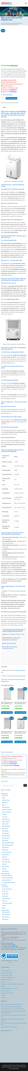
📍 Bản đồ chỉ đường (6, 94)
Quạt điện (4, 857)
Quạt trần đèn (5, 871)
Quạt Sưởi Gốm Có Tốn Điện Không (9, 1027)
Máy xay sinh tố (6, 838)
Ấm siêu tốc (5, 795)
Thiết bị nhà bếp (5, 910)
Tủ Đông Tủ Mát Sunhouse (8, 882)
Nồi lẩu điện (5, 849)
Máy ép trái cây (5, 819)
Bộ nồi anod (5, 886)
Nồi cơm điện (5, 847)
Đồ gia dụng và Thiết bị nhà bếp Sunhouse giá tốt (12, 984)
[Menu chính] (26, 3)
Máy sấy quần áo (6, 826)
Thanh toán (3, 997)
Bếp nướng (4, 802)
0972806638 (13, 91)
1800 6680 (17, 765)
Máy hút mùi (5, 919)
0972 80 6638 (13, 763)
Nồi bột (4, 905)
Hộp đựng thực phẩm (7, 903)
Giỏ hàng (3, 986)
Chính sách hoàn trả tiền (6, 975)
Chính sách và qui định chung (7, 977)
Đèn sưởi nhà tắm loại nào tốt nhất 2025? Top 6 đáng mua (13, 1016)
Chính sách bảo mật (5, 970)
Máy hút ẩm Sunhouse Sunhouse (16, 676)
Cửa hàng (3, 981)
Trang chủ (3, 23)
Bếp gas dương (5, 916)
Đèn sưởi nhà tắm (6, 812)
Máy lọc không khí (6, 880)
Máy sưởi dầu (5, 830)
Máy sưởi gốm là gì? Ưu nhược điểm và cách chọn (12, 1008)
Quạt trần (4, 868)
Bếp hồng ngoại (6, 800)
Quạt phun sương (6, 861)
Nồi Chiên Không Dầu (7, 845)
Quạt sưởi (4, 864)
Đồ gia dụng (4, 884)
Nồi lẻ (3, 908)
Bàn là (3, 797)
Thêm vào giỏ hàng (11, 98)
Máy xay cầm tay (6, 835)
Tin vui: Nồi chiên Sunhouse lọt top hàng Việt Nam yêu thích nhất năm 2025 (13, 1012)
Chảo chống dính (6, 898)
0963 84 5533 (13, 762)
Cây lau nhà (5, 896)
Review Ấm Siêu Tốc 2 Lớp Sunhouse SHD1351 (11, 1004)
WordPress (16, 1068)
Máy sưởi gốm (5, 833)
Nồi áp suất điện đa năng (8, 842)
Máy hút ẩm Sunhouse (17, 23)
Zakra (10, 1068)
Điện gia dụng (4, 793)
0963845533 (13, 90)
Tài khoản (3, 995)
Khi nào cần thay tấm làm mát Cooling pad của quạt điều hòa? (14, 1023)
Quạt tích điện (5, 866)
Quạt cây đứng (5, 854)
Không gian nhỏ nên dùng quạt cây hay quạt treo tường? (12, 1019)
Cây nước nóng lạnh (7, 809)
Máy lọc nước (5, 823)
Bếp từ (3, 804)
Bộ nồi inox (5, 891)
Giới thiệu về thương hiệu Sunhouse (9, 988)
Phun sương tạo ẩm (7, 852)
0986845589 (16, 637)
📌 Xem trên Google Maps (9, 643)
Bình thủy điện (5, 807)
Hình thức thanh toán (6, 990)
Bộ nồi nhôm (5, 893)
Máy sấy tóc (5, 828)
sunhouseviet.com (14, 937)
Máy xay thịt (5, 840)
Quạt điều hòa (5, 859)
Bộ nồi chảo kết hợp (7, 889)
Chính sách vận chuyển (6, 979)
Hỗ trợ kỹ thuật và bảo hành (7, 993)
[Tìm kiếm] (25, 785)
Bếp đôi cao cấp (6, 912)
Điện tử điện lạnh (9, 23)
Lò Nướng (4, 814)
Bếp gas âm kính (6, 914)
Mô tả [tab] (4, 107)
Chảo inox (4, 900)
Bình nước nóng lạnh (7, 875)
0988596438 (5, 639)
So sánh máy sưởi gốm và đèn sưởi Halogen (11, 1006)
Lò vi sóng (4, 816)
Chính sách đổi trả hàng (6, 972)
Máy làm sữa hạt (6, 821)
